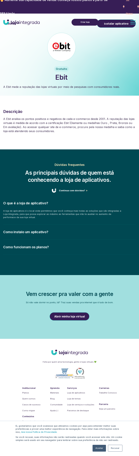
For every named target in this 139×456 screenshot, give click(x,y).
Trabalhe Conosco (108, 393)
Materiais (54, 393)
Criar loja (85, 22)
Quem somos (28, 398)
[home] (21, 22)
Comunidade (56, 404)
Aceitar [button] (99, 448)
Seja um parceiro (107, 409)
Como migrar (28, 410)
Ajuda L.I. (54, 410)
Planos (25, 393)
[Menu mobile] (133, 22)
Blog (52, 398)
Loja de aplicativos (76, 393)
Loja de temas (74, 398)
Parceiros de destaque (78, 410)
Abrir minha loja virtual (69, 316)
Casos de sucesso (31, 404)
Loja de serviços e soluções (80, 404)
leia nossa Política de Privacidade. (39, 432)
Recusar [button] (115, 448)
